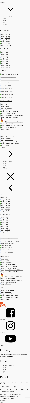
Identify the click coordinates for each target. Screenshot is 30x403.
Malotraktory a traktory (6, 354)
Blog (4, 22)
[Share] (2, 400)
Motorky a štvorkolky (8, 17)
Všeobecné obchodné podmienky (9, 396)
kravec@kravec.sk (16, 387)
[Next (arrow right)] (2, 402)
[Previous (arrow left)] (0, 402)
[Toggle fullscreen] (3, 400)
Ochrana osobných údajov (7, 398)
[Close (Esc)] (0, 400)
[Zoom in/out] (5, 400)
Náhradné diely (9, 356)
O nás (4, 20)
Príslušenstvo (16, 354)
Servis (4, 18)
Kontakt (5, 24)
